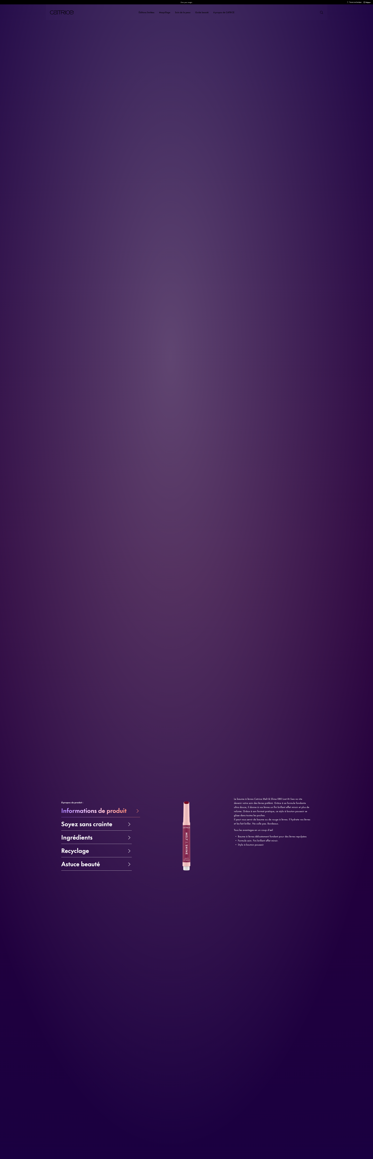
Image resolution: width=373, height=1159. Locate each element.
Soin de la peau (183, 12)
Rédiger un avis (74, 121)
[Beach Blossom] (251, 112)
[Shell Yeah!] (246, 112)
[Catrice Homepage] (65, 12)
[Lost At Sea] (240, 112)
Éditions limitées (146, 12)
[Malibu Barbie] (272, 112)
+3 (277, 112)
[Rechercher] (321, 12)
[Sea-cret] (256, 112)
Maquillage (164, 12)
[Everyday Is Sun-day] (262, 112)
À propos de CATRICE (223, 12)
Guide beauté (202, 12)
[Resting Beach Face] (267, 112)
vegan (54, 98)
